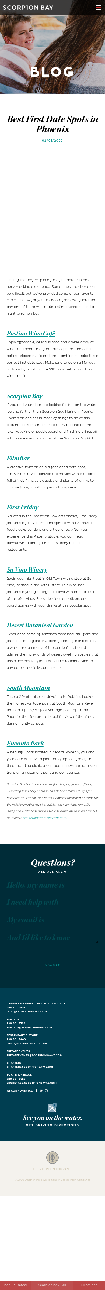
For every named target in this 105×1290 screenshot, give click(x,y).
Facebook (36, 1090)
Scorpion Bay (24, 396)
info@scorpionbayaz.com (27, 1011)
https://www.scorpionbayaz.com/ (45, 818)
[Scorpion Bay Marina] (28, 7)
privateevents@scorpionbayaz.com (34, 1055)
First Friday (22, 507)
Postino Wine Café (31, 333)
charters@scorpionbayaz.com (31, 1067)
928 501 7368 (16, 1023)
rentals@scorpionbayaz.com (29, 1027)
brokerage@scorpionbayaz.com (32, 1082)
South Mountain (28, 688)
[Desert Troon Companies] (53, 1161)
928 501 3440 (16, 1039)
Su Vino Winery (27, 570)
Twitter (41, 1090)
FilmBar (18, 458)
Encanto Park (25, 743)
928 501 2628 (16, 1007)
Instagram (46, 1090)
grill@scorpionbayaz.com (27, 1043)
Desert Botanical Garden (40, 625)
